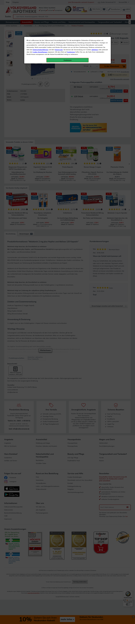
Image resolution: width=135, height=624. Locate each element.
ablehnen (95, 50)
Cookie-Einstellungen (39, 52)
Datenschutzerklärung (40, 50)
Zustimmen (71, 52)
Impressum (59, 50)
